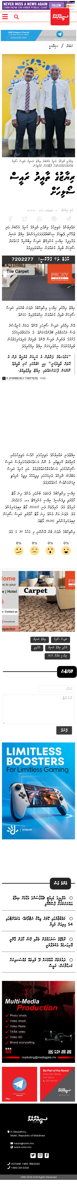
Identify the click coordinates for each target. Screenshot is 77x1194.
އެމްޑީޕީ (37, 648)
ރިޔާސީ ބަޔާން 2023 (57, 656)
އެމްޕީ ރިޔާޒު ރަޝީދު (57, 648)
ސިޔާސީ (53, 46)
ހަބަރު (70, 46)
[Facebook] (9, 220)
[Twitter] (24, 220)
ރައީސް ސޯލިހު (60, 639)
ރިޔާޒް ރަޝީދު (39, 639)
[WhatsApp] (38, 220)
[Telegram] (67, 220)
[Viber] (53, 220)
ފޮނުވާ (64, 730)
